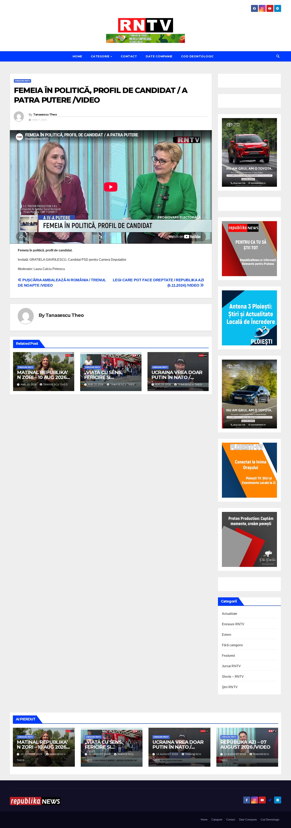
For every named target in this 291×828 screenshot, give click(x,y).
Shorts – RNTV (233, 676)
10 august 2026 (32, 754)
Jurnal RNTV (231, 666)
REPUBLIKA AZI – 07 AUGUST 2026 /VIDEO (245, 744)
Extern (226, 634)
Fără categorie (232, 645)
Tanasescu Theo (45, 114)
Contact (129, 56)
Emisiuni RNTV (22, 81)
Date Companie (159, 56)
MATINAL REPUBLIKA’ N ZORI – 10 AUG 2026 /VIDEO (42, 377)
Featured (228, 655)
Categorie (100, 56)
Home (77, 56)
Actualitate (229, 613)
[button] (278, 56)
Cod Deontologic (197, 56)
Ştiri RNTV (230, 687)
